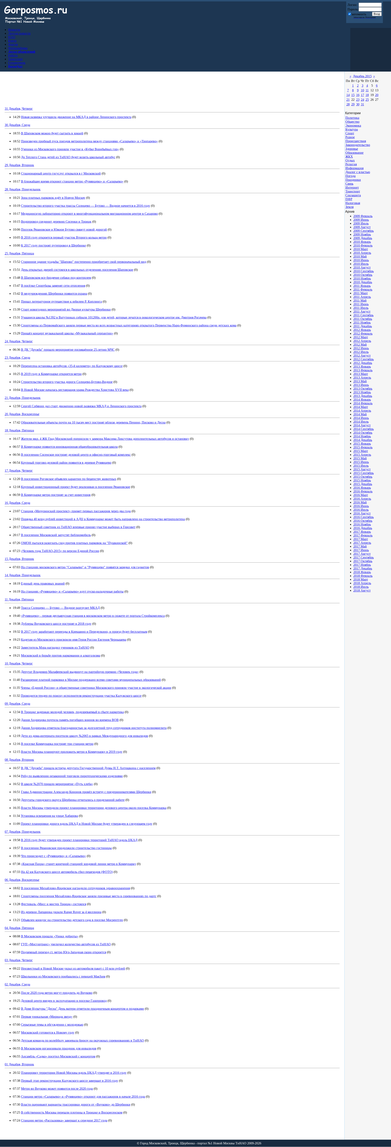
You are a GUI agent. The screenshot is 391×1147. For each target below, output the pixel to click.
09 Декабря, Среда (17, 703)
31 (362, 104)
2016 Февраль (362, 491)
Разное (350, 137)
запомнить (358, 14)
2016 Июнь (361, 506)
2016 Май (360, 502)
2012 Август (362, 355)
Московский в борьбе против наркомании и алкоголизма (60, 655)
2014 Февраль (362, 403)
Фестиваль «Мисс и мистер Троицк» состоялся (53, 904)
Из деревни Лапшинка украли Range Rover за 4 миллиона (61, 912)
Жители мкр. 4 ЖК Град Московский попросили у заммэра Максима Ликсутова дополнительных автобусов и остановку (105, 438)
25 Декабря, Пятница (19, 253)
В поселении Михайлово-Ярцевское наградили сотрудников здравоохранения (75, 888)
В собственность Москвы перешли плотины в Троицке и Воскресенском (71, 1112)
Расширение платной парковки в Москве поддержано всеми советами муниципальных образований (91, 679)
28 (348, 104)
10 (362, 90)
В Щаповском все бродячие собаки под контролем (56, 277)
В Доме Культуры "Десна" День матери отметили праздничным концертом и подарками (82, 1008)
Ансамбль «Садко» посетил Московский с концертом (58, 1056)
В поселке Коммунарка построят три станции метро (57, 743)
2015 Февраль (362, 447)
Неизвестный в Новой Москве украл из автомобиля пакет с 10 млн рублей (73, 968)
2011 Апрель (362, 297)
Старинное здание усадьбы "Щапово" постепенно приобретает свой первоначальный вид (83, 261)
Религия (351, 164)
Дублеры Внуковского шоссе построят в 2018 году (56, 623)
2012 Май (360, 344)
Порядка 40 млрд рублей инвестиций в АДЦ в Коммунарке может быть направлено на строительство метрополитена (103, 519)
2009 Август (362, 227)
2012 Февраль (362, 333)
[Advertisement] (172, 85)
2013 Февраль (362, 370)
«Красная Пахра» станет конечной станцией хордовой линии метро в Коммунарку (78, 864)
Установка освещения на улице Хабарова (49, 815)
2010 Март (360, 249)
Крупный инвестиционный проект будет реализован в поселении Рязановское (75, 487)
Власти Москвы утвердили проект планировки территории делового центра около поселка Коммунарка (93, 808)
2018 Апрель (362, 583)
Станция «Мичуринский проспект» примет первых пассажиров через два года (76, 511)
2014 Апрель (362, 410)
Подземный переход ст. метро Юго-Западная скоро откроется (63, 952)
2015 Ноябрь (362, 480)
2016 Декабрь (362, 528)
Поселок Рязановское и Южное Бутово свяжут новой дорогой (64, 229)
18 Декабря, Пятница (19, 430)
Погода (350, 176)
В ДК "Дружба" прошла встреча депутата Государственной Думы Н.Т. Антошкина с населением (88, 768)
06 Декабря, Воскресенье (22, 880)
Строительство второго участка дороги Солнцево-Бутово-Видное (67, 382)
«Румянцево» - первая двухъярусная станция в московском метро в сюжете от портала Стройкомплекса (93, 615)
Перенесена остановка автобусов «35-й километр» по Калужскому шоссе (72, 366)
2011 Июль (360, 308)
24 (362, 99)
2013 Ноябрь (362, 392)
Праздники (353, 179)
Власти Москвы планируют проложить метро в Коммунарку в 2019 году (71, 751)
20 (376, 95)
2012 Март (360, 337)
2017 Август (362, 553)
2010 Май (360, 256)
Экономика (353, 125)
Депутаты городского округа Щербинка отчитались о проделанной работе (73, 800)
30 (357, 104)
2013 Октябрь (362, 388)
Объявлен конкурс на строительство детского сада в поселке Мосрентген (72, 920)
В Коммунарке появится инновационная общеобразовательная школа (69, 446)
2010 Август (362, 267)
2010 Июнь (361, 260)
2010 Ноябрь (362, 278)
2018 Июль (361, 586)
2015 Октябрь (362, 476)
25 (367, 99)
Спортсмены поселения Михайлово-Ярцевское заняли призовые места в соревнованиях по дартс (88, 896)
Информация (354, 168)
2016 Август (362, 513)
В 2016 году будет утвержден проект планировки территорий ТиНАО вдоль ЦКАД (79, 840)
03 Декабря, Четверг (19, 960)
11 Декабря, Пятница (19, 599)
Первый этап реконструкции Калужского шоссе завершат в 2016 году (69, 1080)
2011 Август (361, 311)
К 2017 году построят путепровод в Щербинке (53, 245)
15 (353, 95)
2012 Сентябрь (363, 359)
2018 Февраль (362, 575)
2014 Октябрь (362, 432)
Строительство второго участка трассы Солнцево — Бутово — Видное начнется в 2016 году (85, 205)
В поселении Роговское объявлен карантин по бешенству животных (68, 479)
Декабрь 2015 (362, 76)
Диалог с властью (357, 172)
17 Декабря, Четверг (19, 470)
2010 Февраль (362, 245)
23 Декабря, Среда (17, 357)
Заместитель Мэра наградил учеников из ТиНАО (55, 647)
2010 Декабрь (362, 282)
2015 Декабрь (362, 484)
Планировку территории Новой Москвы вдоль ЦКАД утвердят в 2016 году (73, 1072)
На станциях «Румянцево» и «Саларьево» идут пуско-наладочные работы (72, 591)
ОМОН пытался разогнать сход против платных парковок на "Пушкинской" (74, 543)
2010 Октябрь (362, 275)
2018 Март (360, 579)
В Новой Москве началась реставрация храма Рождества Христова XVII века (75, 390)
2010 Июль (361, 263)
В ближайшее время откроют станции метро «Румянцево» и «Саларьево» (72, 181)
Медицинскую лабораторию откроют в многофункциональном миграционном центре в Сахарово (89, 213)
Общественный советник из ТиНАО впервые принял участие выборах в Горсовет (78, 527)
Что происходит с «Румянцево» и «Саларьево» (53, 856)
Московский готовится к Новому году (47, 1032)
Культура (351, 129)
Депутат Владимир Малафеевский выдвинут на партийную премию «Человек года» (80, 672)
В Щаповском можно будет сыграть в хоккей (52, 133)
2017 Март (360, 539)
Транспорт (352, 191)
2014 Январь (362, 399)
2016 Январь (362, 487)
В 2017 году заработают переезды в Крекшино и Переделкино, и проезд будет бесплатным (84, 631)
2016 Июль (361, 509)
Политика (352, 117)
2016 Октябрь (362, 520)
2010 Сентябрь (363, 271)
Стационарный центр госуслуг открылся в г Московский (61, 173)
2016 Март (360, 495)
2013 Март (360, 374)
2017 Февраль (362, 535)
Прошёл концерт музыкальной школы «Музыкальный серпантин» (67, 333)
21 (348, 99)
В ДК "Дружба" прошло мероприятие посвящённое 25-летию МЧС (68, 349)
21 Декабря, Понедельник (23, 397)
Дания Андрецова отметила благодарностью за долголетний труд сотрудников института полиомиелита (94, 728)
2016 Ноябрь (362, 524)
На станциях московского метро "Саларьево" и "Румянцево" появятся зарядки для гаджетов (85, 567)
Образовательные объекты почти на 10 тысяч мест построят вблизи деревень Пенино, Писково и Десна (93, 422)
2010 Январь (362, 241)
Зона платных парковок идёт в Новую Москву (53, 197)
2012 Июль (361, 352)
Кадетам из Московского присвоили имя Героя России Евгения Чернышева (73, 639)
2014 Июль (361, 421)
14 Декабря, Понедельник (23, 575)
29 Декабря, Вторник (19, 165)
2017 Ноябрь (362, 564)
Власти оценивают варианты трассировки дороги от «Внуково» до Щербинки (75, 1104)
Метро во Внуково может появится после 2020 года (57, 1088)
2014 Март (360, 407)
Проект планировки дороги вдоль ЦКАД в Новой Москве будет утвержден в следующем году (86, 823)
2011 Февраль (362, 289)
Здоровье (351, 148)
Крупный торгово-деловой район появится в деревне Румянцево (66, 462)
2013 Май (360, 381)
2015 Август (362, 469)
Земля (349, 207)
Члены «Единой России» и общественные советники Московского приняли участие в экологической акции (96, 687)
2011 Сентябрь (363, 315)
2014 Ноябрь (362, 436)
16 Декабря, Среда (17, 502)
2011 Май (360, 300)
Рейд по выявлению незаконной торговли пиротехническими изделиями (72, 776)
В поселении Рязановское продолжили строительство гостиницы (66, 848)
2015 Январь (362, 443)
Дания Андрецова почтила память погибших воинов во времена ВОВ (70, 720)
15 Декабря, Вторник (19, 559)
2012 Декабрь (362, 363)
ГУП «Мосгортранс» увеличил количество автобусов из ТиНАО (66, 944)
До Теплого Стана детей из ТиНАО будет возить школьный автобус (68, 157)
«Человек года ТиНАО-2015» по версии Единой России (60, 551)
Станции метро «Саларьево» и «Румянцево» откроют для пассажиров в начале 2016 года (83, 1096)
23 (357, 99)
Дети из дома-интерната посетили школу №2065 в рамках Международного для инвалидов (84, 736)
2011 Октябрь (362, 319)
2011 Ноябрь (362, 322)
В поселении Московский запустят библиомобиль (56, 535)
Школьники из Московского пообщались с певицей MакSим (63, 976)
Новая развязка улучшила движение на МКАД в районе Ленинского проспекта (76, 117)
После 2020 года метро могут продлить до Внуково (56, 992)
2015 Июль (361, 465)
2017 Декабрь (362, 568)
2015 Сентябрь (363, 473)
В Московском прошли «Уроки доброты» (49, 936)
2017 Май (360, 546)
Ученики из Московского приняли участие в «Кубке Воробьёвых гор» (70, 149)
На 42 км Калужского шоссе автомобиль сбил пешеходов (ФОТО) (67, 872)
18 (367, 95)
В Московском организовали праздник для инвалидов (58, 1048)
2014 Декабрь (362, 440)
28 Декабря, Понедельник (23, 189)
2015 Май (360, 458)
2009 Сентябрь (363, 230)
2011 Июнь (361, 304)
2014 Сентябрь (363, 429)
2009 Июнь (361, 219)
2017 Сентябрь (363, 557)
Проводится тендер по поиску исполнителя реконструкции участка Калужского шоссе (81, 695)
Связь (349, 183)
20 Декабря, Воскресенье (22, 414)
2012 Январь (362, 330)
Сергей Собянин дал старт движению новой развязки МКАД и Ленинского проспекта (81, 406)
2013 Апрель (362, 377)
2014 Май (360, 414)
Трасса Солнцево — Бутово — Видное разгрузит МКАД (60, 607)
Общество (352, 121)
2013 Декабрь (362, 396)
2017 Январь (362, 531)
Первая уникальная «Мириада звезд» (46, 1016)
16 (357, 95)
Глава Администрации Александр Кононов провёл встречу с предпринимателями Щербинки (86, 792)
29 (353, 104)
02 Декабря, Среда (17, 984)
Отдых (350, 160)
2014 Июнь (361, 418)
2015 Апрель (362, 454)
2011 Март (360, 293)
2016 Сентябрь (363, 517)
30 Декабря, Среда (17, 125)
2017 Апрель (362, 542)
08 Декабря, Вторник (19, 759)
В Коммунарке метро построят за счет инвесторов (56, 495)
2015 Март (360, 451)
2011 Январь (362, 286)
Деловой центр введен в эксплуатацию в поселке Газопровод (64, 1000)
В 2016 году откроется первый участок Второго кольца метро (64, 237)
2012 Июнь (361, 348)
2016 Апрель (362, 498)
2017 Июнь (361, 550)
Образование (354, 152)
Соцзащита (353, 195)
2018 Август (362, 590)
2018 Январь (362, 572)
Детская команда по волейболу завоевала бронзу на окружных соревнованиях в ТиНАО (82, 1040)
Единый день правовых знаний (43, 583)
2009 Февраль (362, 216)
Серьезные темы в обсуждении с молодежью (52, 1024)
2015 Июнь (361, 462)
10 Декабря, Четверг (19, 663)
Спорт (349, 133)
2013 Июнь (361, 385)
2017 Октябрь (362, 561)
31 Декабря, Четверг (19, 108)
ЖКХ (349, 156)
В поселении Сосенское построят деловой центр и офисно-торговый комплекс (76, 454)
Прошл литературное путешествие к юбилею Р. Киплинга (61, 301)
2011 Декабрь (362, 326)
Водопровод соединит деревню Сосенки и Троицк (56, 221)
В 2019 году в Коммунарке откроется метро (51, 374)
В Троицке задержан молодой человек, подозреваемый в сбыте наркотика (72, 712)
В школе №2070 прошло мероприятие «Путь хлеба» (57, 784)
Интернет (352, 187)
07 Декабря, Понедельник (23, 831)
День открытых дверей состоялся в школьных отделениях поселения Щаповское (77, 269)
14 (348, 95)
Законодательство (357, 145)
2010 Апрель (362, 252)
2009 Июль (361, 223)
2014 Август (362, 425)
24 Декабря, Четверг (19, 341)
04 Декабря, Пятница (19, 928)
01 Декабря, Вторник (19, 1064)
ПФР (348, 199)
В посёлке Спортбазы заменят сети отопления (53, 285)
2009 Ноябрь (362, 234)
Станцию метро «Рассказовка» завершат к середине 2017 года (64, 1120)
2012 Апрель (362, 341)
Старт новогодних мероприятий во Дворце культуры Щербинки (66, 309)
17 (362, 95)
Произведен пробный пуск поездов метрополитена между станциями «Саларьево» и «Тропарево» (89, 141)
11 (367, 90)
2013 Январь (362, 366)
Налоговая (352, 203)
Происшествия (355, 141)
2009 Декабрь (362, 238)
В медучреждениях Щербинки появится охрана (54, 293)
